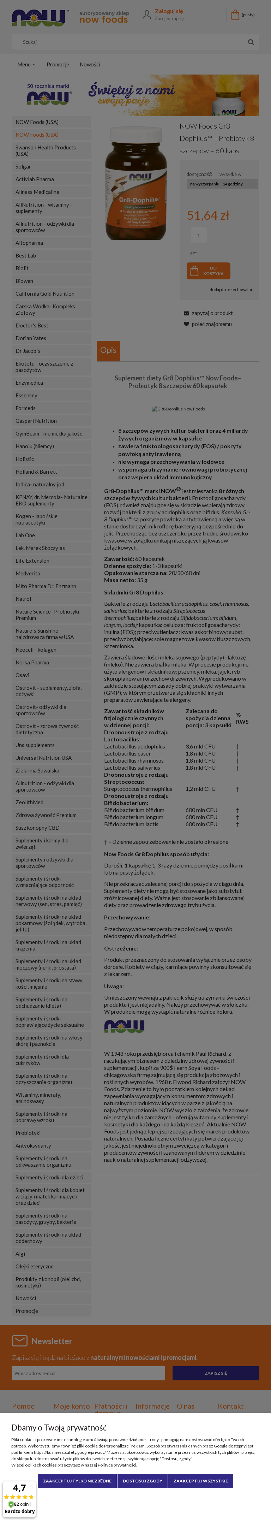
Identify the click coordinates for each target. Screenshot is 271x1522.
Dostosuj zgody (142, 1480)
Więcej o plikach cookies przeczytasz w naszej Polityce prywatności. (74, 1465)
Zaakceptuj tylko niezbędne (77, 1480)
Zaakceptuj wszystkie (201, 1480)
